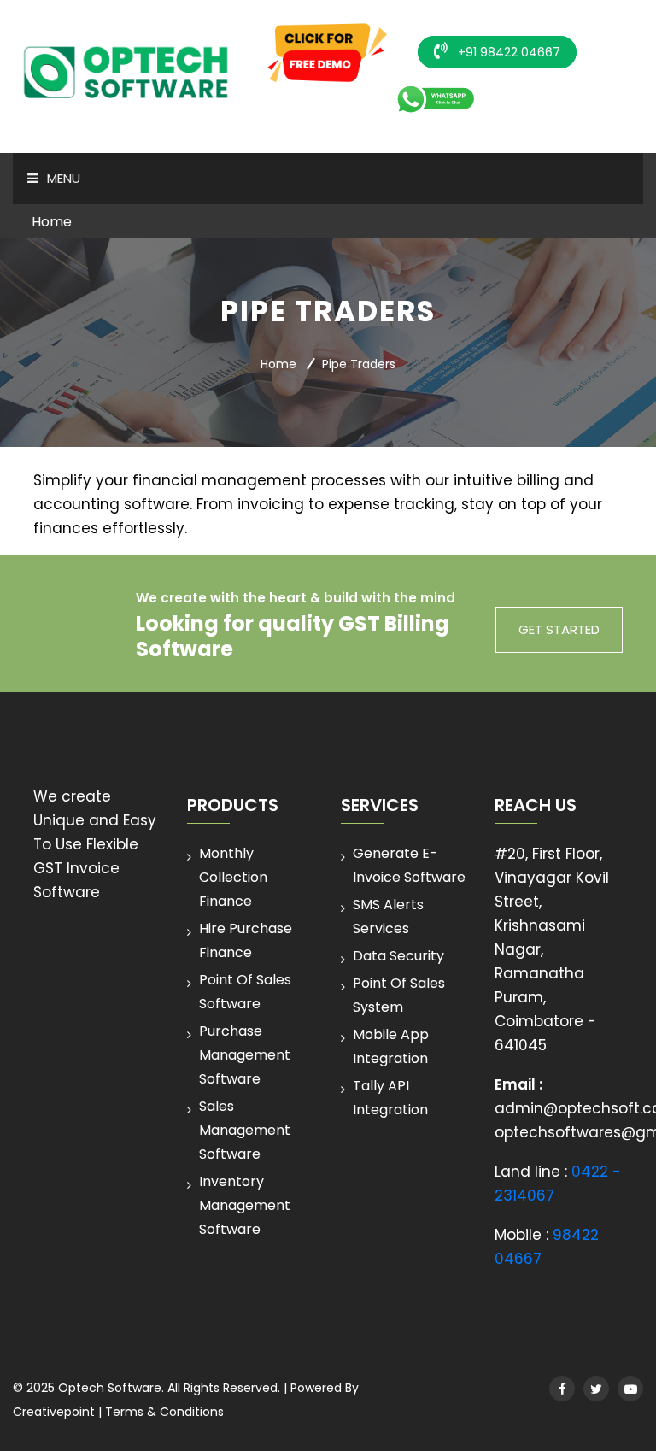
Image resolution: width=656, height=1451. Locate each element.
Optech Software (109, 1387)
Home (52, 222)
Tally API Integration (390, 1097)
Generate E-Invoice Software (409, 865)
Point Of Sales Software (245, 991)
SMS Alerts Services (388, 916)
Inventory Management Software (244, 1205)
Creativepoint (54, 1411)
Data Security (398, 956)
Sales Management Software (244, 1130)
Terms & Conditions (164, 1411)
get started (559, 629)
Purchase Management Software (244, 1055)
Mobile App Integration (391, 1046)
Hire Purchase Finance (245, 940)
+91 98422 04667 (507, 52)
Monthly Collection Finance (233, 877)
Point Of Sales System (399, 995)
